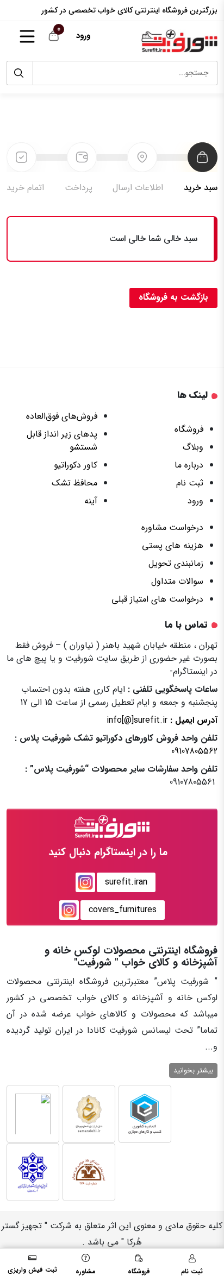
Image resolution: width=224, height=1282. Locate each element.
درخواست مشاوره (172, 527)
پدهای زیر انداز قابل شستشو (62, 440)
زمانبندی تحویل (175, 563)
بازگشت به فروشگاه (173, 297)
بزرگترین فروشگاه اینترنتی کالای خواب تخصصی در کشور (129, 10)
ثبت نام (189, 483)
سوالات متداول (177, 581)
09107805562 (194, 751)
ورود (83, 35)
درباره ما (189, 465)
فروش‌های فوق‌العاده (61, 416)
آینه (90, 501)
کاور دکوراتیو (75, 465)
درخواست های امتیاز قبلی (157, 599)
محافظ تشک (74, 483)
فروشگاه (189, 429)
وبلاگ (193, 447)
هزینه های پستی (172, 545)
